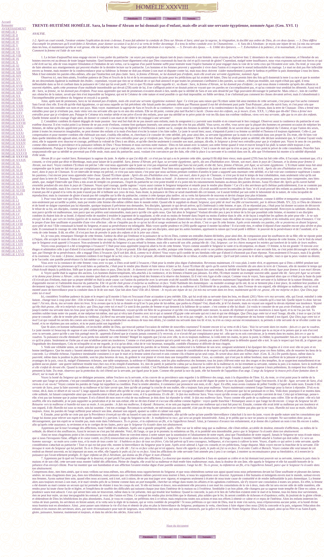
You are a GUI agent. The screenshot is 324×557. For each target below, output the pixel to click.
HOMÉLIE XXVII (13, 119)
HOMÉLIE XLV (12, 180)
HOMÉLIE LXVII (13, 254)
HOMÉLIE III (10, 38)
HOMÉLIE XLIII (12, 173)
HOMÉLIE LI (10, 200)
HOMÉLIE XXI (11, 99)
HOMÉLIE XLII (12, 170)
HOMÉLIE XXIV (13, 109)
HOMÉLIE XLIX (12, 193)
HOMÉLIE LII (11, 203)
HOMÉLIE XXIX (13, 126)
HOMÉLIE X (10, 62)
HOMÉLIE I (9, 32)
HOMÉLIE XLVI (12, 183)
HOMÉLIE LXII (12, 237)
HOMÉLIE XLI (11, 166)
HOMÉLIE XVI (11, 82)
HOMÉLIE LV (11, 213)
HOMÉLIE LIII (11, 207)
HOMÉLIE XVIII (12, 89)
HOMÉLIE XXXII (13, 136)
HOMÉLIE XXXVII (14, 153)
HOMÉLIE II (10, 35)
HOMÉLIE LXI (11, 234)
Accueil (6, 21)
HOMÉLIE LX (11, 230)
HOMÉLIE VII (11, 52)
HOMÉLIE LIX (11, 227)
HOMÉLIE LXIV (12, 244)
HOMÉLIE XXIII (12, 106)
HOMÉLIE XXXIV (14, 143)
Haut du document (177, 525)
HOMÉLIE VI (10, 48)
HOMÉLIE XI (10, 65)
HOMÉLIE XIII (11, 72)
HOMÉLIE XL (11, 163)
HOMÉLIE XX (11, 96)
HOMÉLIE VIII (11, 55)
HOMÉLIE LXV (12, 247)
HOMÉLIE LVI (11, 217)
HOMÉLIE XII (11, 69)
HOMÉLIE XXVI (13, 116)
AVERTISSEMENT (14, 28)
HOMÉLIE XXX (12, 129)
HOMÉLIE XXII (12, 102)
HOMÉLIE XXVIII (14, 123)
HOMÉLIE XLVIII (13, 190)
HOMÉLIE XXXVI (14, 149)
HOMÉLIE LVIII (12, 224)
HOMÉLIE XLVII (13, 187)
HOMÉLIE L (10, 197)
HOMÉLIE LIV (11, 210)
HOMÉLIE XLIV (12, 176)
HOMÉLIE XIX (11, 92)
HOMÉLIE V (10, 45)
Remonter (7, 25)
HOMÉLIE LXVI (12, 251)
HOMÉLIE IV (10, 42)
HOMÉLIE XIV (11, 75)
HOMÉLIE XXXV (13, 146)
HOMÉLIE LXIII (12, 240)
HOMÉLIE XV (11, 79)
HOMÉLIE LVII (12, 220)
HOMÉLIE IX (10, 58)
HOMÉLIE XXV (12, 112)
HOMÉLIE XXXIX (14, 160)
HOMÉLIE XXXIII (14, 139)
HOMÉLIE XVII (12, 85)
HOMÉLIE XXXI (13, 133)
